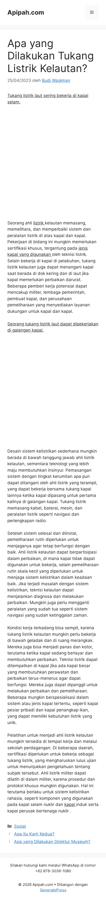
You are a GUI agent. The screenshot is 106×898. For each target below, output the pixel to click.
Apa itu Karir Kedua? (34, 833)
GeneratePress (53, 890)
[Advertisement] (53, 165)
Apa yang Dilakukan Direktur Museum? (52, 841)
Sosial (20, 826)
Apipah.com (25, 12)
